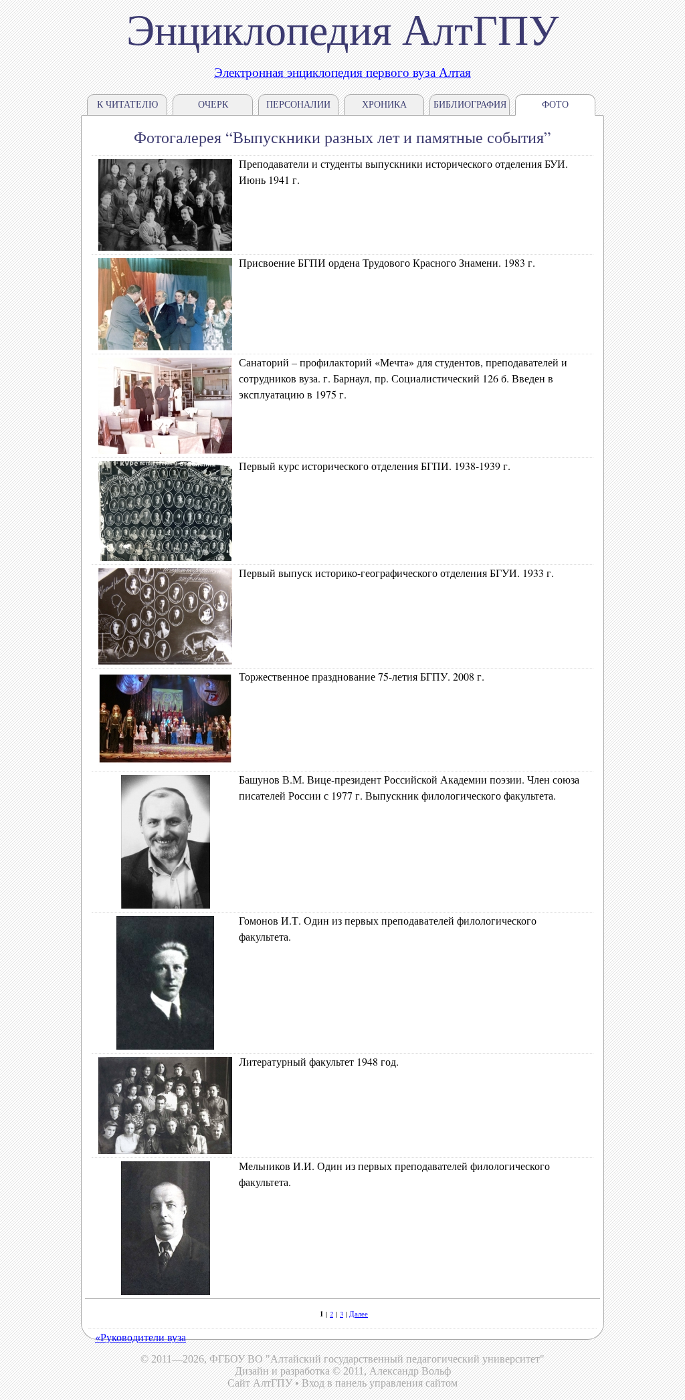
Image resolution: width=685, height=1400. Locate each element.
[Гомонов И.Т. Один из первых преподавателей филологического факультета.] (165, 1045)
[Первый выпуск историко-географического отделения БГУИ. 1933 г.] (165, 660)
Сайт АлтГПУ (259, 1383)
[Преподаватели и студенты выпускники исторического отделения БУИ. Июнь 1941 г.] (165, 246)
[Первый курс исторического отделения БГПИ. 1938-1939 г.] (165, 557)
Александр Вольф (410, 1371)
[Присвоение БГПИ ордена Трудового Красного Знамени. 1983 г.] (165, 346)
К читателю (127, 105)
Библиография (469, 105)
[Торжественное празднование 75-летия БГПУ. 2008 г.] (165, 763)
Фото (555, 105)
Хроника (384, 105)
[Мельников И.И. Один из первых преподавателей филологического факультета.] (165, 1291)
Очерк (213, 105)
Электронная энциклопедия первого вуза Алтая (342, 72)
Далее (358, 1313)
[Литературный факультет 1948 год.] (165, 1150)
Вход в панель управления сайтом (380, 1383)
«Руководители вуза (140, 1337)
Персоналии (298, 105)
